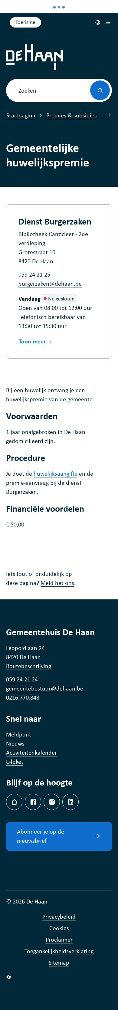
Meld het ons (57, 583)
